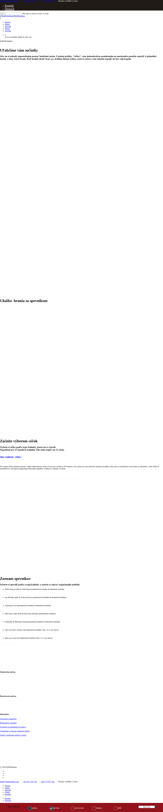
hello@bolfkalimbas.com (9, 1)
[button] (6, 477)
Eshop (7, 788)
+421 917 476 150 (30, 1)
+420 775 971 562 (47, 1)
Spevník (8, 790)
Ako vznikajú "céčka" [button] (11, 457)
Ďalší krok (146, 807)
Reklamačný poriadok (8, 723)
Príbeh (7, 792)
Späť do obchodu (14, 807)
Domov (8, 786)
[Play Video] (36, 401)
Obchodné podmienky (8, 719)
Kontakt (8, 794)
